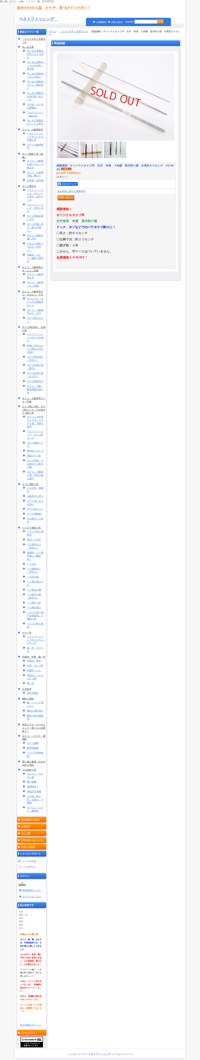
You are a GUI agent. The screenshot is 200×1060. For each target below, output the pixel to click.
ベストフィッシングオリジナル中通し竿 (35, 137)
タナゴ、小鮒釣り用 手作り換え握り (35, 475)
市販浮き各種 (34, 791)
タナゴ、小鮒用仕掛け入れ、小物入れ (35, 164)
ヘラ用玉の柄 (34, 590)
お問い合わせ (117, 22)
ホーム (52, 31)
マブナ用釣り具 (30, 484)
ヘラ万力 (31, 564)
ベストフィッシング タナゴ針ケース (35, 434)
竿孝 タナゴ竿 (35, 665)
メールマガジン (29, 1032)
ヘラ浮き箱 (33, 576)
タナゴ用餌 (33, 743)
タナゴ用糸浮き (35, 381)
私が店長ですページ (30, 1025)
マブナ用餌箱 (34, 514)
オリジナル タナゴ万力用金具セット (35, 302)
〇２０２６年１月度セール (74, 31)
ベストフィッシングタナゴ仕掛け (35, 337)
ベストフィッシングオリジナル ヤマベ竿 (36, 640)
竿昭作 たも (34, 670)
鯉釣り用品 (28, 698)
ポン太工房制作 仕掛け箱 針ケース (36, 96)
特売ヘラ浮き (34, 539)
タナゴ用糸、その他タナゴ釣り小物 (35, 464)
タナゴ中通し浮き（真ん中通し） (35, 227)
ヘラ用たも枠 (34, 602)
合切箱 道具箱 (35, 180)
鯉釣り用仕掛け (35, 710)
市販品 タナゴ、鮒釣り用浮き (35, 258)
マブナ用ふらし (35, 509)
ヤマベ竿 (26, 632)
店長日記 (25, 826)
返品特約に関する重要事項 (71, 191)
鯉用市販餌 (33, 748)
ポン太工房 (28, 47)
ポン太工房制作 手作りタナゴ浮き (36, 54)
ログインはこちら (31, 896)
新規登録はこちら (31, 890)
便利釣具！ (33, 786)
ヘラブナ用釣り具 (31, 528)
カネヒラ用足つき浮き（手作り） (35, 247)
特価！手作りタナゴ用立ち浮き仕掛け (35, 349)
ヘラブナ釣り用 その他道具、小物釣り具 (36, 615)
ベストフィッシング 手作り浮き (35, 208)
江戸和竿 (26, 689)
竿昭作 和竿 (34, 660)
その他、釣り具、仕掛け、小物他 (35, 799)
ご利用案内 (101, 22)
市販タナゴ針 (34, 455)
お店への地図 (28, 847)
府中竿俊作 (33, 693)
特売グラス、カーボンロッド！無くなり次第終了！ (34, 728)
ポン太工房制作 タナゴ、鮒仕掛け (36, 85)
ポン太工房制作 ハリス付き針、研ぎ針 (36, 65)
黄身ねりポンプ (35, 451)
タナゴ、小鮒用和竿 (32, 129)
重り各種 (31, 781)
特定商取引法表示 (30, 819)
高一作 (30, 683)
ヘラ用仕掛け (34, 607)
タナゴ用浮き (29, 186)
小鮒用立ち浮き (35, 496)
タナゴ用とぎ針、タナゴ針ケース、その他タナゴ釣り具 (34, 410)
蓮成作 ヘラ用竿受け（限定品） (35, 556)
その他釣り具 (29, 770)
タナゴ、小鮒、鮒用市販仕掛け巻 (35, 389)
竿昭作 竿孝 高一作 (34, 657)
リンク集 (25, 833)
